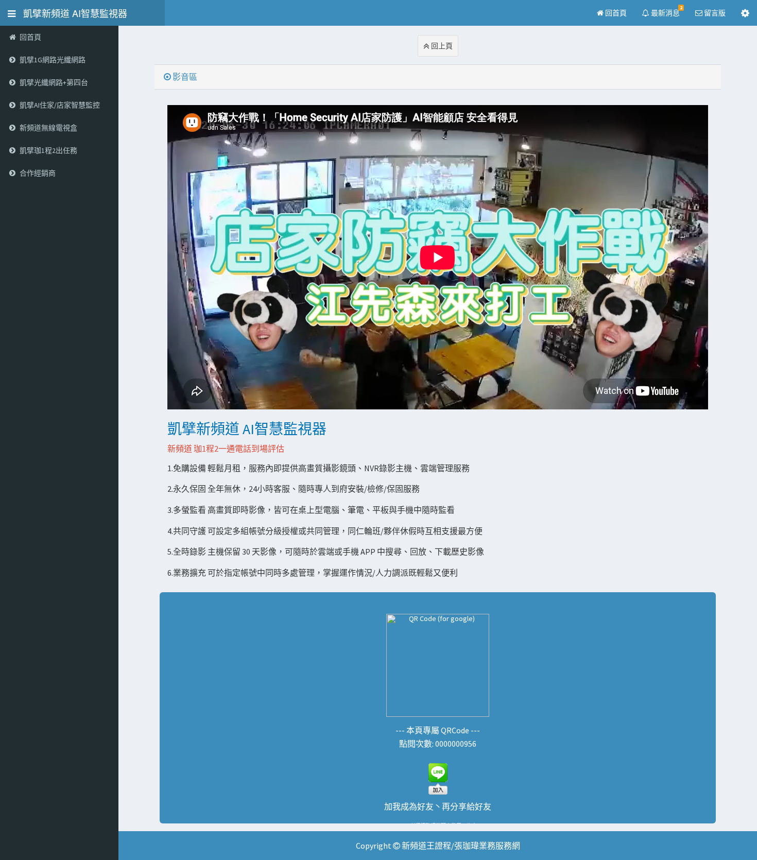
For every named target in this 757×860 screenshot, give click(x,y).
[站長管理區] (745, 13)
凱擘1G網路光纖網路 (52, 59)
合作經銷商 (38, 173)
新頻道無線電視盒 (48, 127)
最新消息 (665, 11)
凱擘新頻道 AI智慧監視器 (71, 13)
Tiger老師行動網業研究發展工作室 (438, 826)
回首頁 (615, 13)
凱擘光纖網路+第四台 (54, 82)
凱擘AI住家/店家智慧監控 (60, 105)
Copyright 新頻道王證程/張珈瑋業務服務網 (438, 845)
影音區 (184, 77)
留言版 (714, 13)
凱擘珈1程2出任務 (48, 150)
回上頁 (441, 45)
